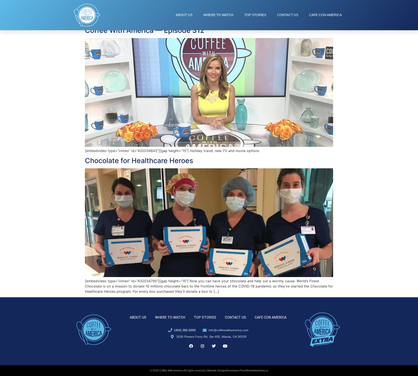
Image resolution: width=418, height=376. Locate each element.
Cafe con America (325, 15)
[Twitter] (214, 346)
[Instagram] (202, 346)
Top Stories (255, 15)
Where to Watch (218, 15)
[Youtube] (225, 346)
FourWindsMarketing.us (254, 370)
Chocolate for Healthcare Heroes (139, 160)
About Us (184, 15)
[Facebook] (191, 346)
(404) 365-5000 (185, 330)
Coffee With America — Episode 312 (144, 30)
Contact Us (287, 15)
